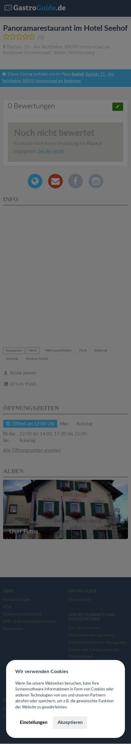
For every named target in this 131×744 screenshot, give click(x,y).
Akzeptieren (70, 722)
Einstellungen (33, 722)
